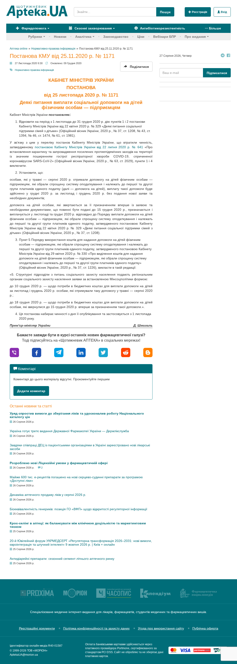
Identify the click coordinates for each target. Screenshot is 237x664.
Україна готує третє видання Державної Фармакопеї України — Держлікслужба (69, 431)
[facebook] (36, 352)
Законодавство (115, 36)
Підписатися (217, 73)
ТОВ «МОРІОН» (37, 650)
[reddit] (125, 352)
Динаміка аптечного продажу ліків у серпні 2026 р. (48, 495)
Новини (60, 36)
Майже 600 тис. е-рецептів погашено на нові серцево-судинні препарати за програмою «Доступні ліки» (76, 478)
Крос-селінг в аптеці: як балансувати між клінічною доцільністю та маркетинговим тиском (78, 525)
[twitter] (103, 352)
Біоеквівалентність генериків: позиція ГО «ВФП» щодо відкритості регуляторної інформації (78, 509)
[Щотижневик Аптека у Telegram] (222, 56)
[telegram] (58, 352)
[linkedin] (81, 352)
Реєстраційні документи (37, 628)
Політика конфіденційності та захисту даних (96, 628)
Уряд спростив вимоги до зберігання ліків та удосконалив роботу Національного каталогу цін (77, 415)
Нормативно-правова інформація (34, 70)
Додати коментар (31, 391)
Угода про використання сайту (161, 628)
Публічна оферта (205, 628)
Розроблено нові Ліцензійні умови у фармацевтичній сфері (59, 463)
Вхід (223, 12)
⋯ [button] (213, 28)
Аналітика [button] (83, 36)
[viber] (14, 352)
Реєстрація (199, 12)
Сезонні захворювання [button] (93, 28)
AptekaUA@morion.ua (24, 654)
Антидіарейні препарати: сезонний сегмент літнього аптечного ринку (62, 558)
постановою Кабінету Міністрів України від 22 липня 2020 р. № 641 (89, 147)
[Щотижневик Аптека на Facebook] (228, 56)
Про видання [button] (195, 36)
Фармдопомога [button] (33, 28)
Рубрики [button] (35, 36)
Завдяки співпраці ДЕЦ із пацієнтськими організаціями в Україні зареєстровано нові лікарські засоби (80, 446)
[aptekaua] (148, 352)
